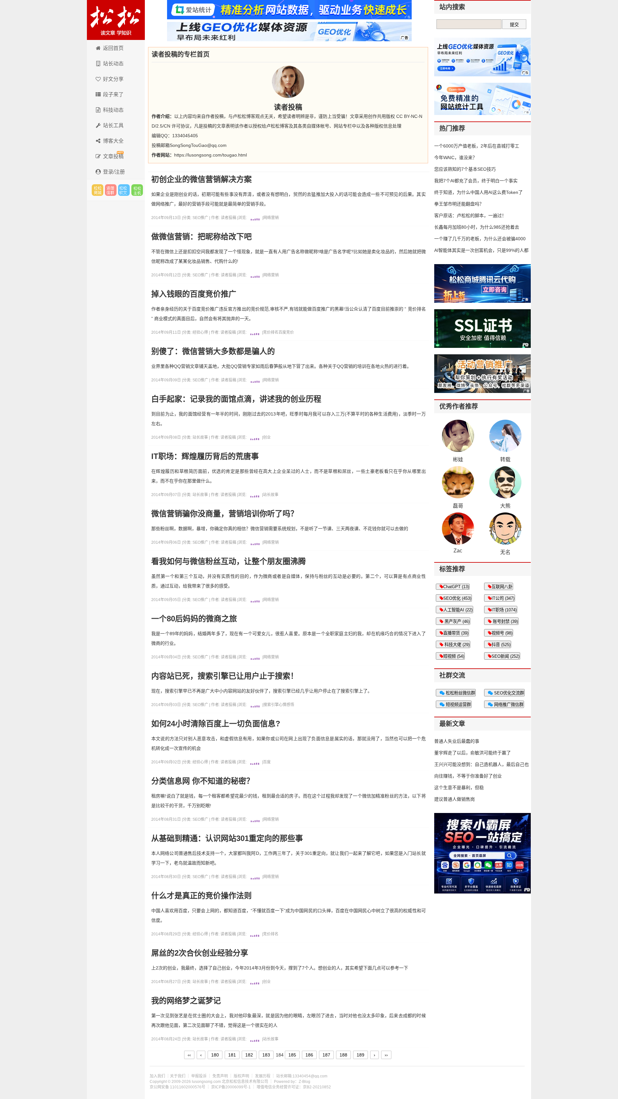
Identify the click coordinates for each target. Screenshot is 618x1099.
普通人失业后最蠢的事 (456, 741)
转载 (505, 459)
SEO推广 (200, 217)
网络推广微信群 (508, 704)
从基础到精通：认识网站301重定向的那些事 (227, 838)
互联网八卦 (502, 586)
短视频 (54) (453, 656)
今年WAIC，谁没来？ (455, 157)
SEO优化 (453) (457, 598)
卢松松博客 (116, 20)
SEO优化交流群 (508, 693)
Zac (458, 550)
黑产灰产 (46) (456, 621)
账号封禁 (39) (505, 621)
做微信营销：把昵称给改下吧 (201, 237)
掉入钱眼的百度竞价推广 (193, 294)
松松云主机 (137, 190)
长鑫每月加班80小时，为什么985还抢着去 (476, 227)
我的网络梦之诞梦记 (186, 1001)
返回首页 (113, 48)
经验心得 (200, 332)
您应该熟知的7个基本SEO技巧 (465, 169)
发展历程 (262, 1076)
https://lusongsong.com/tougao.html (210, 155)
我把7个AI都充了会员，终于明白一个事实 (476, 180)
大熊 (505, 506)
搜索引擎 (271, 704)
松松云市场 (97, 190)
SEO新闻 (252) (506, 656)
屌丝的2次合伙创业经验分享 (199, 953)
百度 (267, 762)
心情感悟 (286, 704)
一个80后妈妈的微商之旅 (194, 619)
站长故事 (200, 437)
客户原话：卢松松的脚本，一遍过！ (470, 215)
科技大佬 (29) (456, 644)
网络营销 (271, 217)
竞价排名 (270, 332)
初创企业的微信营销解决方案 (201, 179)
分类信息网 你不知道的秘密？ (202, 781)
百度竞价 (286, 332)
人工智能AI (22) (458, 609)
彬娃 (458, 459)
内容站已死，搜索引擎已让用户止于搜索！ (224, 676)
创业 (267, 437)
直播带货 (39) (455, 633)
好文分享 (113, 79)
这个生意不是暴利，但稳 (459, 787)
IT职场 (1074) (504, 609)
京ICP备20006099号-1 (231, 1087)
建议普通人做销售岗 (454, 799)
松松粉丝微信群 (460, 693)
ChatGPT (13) (456, 586)
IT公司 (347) (503, 598)
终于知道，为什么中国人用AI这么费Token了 (478, 192)
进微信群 (111, 190)
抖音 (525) (501, 644)
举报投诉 (199, 1076)
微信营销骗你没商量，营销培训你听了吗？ (224, 514)
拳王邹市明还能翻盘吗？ (459, 203)
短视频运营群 (458, 704)
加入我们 (157, 1076)
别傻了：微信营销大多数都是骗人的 (213, 351)
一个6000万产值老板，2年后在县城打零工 (476, 145)
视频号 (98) (502, 633)
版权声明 (241, 1076)
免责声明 (220, 1076)
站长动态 (113, 63)
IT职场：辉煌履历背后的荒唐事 (205, 456)
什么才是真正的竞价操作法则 (201, 896)
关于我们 (177, 1076)
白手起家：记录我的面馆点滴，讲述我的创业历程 (236, 399)
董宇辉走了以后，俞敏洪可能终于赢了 (472, 752)
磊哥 (458, 506)
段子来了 (113, 94)
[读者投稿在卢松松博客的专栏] (288, 82)
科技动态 (113, 110)
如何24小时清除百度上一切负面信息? (215, 724)
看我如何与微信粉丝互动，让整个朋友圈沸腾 (228, 561)
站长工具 (113, 125)
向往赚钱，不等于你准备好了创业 (468, 776)
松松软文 (124, 190)
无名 (505, 552)
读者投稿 (228, 217)
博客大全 (113, 141)
